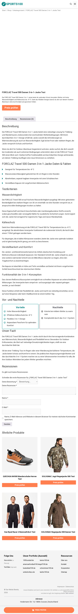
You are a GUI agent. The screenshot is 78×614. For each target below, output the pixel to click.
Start (4, 10)
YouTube (7, 567)
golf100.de (44, 564)
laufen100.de (44, 572)
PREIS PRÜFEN (40, 610)
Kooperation (65, 568)
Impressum (61, 587)
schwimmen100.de (46, 568)
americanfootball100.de (31, 564)
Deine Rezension (9, 385)
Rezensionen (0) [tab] (27, 119)
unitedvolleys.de (29, 572)
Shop (9, 10)
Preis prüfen (11, 107)
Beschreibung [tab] (11, 119)
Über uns (64, 560)
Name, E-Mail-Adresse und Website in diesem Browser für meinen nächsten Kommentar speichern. (40, 418)
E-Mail (5, 407)
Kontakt (63, 564)
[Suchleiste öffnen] (71, 4)
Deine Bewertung (9, 382)
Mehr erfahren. (70, 593)
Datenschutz (70, 587)
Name (5, 398)
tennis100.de (44, 560)
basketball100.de (29, 568)
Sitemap (64, 572)
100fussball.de (28, 560)
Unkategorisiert (18, 10)
